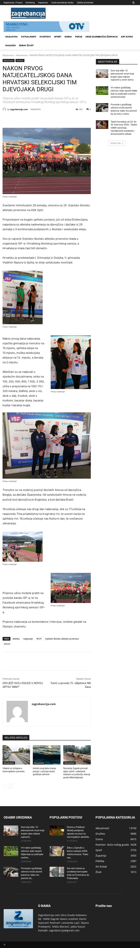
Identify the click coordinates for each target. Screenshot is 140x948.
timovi (7, 643)
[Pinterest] (43, 118)
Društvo (20, 60)
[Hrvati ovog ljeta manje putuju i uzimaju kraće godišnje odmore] (46, 755)
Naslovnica (8, 55)
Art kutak (127, 36)
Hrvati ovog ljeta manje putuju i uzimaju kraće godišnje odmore (44, 771)
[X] (35, 118)
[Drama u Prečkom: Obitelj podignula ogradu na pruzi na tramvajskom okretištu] (57, 831)
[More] (61, 118)
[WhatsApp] (52, 118)
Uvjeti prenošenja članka (62, 2)
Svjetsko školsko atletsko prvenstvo (62, 638)
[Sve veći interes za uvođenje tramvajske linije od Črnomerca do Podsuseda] (57, 872)
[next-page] (10, 786)
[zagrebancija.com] (5, 109)
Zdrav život (26, 45)
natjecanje (28, 638)
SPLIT (39, 638)
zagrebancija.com (19, 109)
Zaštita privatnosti (85, 2)
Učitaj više (115, 143)
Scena (68, 36)
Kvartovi (45, 36)
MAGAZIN (10, 45)
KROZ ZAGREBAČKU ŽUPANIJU (101, 36)
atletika (16, 638)
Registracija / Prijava (13, 2)
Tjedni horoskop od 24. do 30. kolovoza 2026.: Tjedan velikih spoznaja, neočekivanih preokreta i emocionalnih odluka (124, 127)
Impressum (43, 2)
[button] (133, 2)
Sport (57, 36)
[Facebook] (27, 118)
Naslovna (11, 36)
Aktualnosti (28, 36)
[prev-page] (5, 786)
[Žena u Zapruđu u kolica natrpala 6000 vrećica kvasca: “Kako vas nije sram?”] (57, 851)
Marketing (30, 2)
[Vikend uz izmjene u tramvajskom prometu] (16, 755)
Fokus (78, 36)
